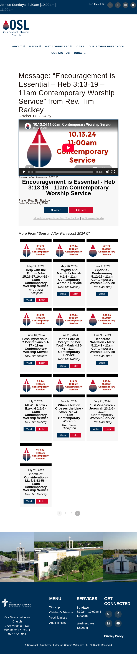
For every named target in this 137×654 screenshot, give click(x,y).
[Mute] (107, 172)
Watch (57, 210)
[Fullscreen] (113, 172)
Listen (82, 210)
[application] (68, 147)
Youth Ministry (58, 617)
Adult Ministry (57, 622)
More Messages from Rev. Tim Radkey (57, 218)
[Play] (24, 172)
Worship (54, 607)
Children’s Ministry (61, 612)
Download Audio (94, 218)
